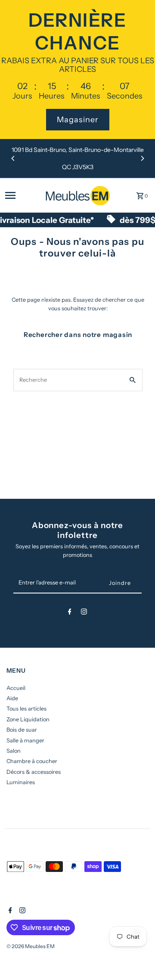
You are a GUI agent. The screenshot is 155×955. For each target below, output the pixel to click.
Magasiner (78, 119)
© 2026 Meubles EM (30, 946)
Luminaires (20, 782)
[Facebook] (69, 613)
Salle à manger (25, 740)
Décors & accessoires (33, 772)
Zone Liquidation (28, 719)
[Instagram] (84, 613)
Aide (12, 698)
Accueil (15, 688)
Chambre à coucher (31, 761)
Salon (13, 751)
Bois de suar (21, 729)
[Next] (142, 158)
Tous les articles (26, 708)
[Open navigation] (22, 195)
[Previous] (13, 158)
